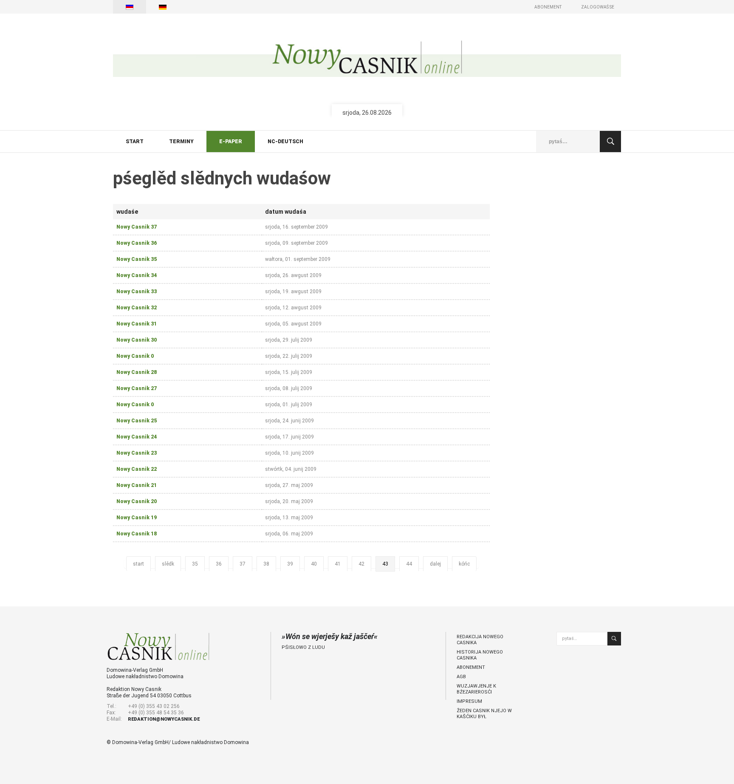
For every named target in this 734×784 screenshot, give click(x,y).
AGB (461, 676)
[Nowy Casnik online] (367, 58)
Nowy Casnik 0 (135, 356)
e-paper (230, 141)
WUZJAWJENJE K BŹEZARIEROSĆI (476, 689)
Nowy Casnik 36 (136, 243)
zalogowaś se (597, 7)
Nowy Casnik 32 (136, 308)
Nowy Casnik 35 (136, 259)
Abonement (548, 7)
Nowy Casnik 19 (136, 518)
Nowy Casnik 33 (136, 291)
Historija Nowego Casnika (480, 655)
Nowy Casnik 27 (136, 388)
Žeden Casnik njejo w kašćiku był (484, 713)
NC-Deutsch (285, 141)
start (138, 564)
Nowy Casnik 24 (136, 437)
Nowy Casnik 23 (136, 453)
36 (219, 564)
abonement (471, 667)
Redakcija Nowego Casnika (480, 639)
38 (266, 564)
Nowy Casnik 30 (136, 340)
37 (243, 564)
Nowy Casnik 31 (136, 324)
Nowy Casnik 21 (136, 485)
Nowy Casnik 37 (136, 227)
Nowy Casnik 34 (136, 275)
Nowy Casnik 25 (136, 421)
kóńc (464, 564)
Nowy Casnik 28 (136, 372)
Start (135, 141)
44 (409, 564)
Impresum (469, 701)
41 (338, 564)
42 (361, 564)
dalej (435, 564)
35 (195, 564)
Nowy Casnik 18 (136, 534)
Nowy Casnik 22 (136, 469)
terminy (181, 141)
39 (290, 564)
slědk (168, 564)
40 (314, 564)
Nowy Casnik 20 (136, 501)
